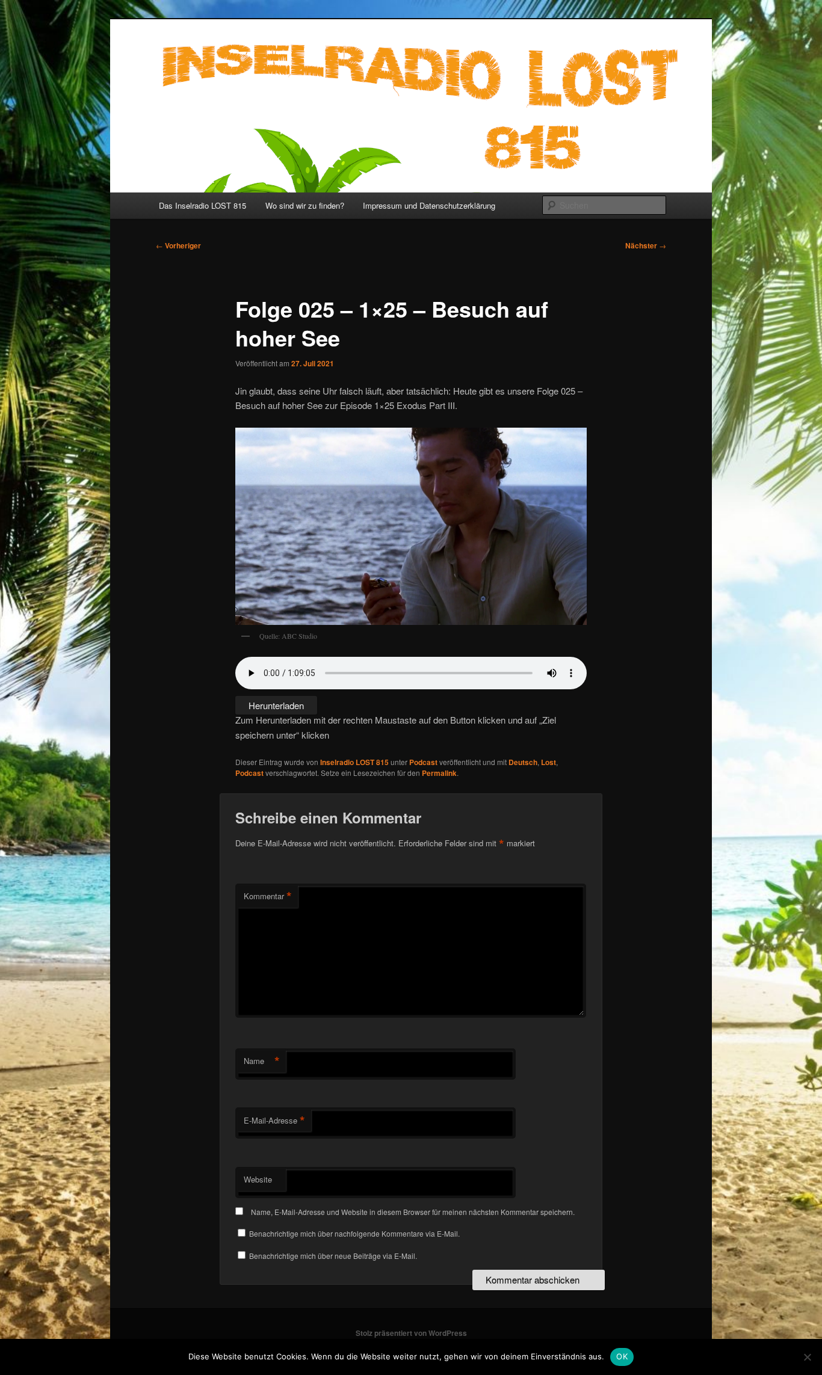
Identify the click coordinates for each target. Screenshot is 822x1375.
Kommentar (268, 896)
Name (262, 1061)
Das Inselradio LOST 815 (202, 205)
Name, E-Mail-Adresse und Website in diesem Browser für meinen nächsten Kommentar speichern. (413, 1212)
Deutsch (522, 762)
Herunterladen (276, 705)
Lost (548, 762)
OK (622, 1356)
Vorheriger (178, 245)
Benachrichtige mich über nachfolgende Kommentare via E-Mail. (354, 1233)
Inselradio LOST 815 (354, 762)
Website (258, 1179)
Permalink (439, 772)
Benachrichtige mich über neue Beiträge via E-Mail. (333, 1255)
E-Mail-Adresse (274, 1120)
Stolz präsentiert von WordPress (411, 1332)
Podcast (423, 762)
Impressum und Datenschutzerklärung (429, 205)
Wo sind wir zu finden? (304, 205)
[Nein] (807, 1357)
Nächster (645, 245)
